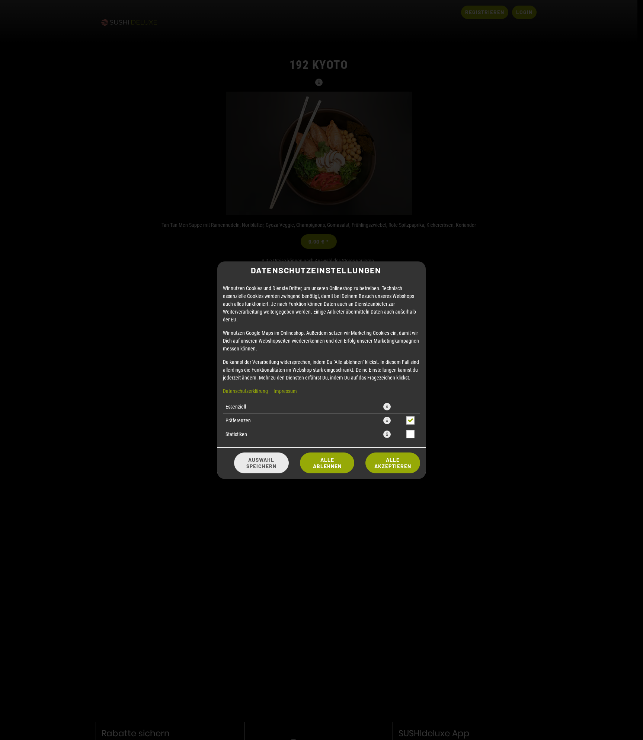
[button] (387, 406)
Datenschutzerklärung (245, 390)
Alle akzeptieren (392, 463)
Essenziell (235, 406)
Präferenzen (238, 420)
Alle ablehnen (327, 463)
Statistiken (236, 434)
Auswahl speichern (261, 463)
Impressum (285, 390)
